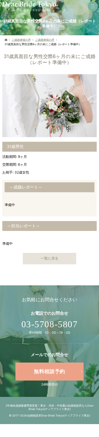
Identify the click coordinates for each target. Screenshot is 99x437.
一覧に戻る (49, 258)
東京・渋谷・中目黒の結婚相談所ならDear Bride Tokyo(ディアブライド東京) (61, 407)
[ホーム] (6, 40)
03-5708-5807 (49, 324)
